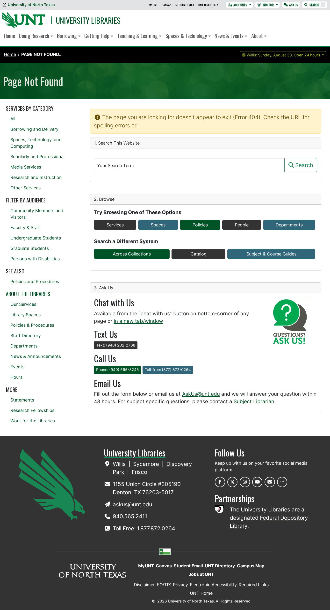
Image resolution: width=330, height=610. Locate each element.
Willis (120, 464)
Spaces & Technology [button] (186, 35)
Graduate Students (29, 248)
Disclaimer (144, 584)
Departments (289, 224)
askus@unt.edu (132, 504)
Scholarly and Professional (37, 156)
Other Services (25, 187)
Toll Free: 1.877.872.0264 (144, 528)
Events (17, 366)
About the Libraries (28, 294)
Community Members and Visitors (36, 214)
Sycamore (146, 464)
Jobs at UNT (201, 574)
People (242, 224)
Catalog (199, 253)
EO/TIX (164, 584)
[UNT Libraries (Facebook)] (220, 482)
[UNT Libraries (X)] (232, 482)
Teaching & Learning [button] (138, 35)
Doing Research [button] (34, 35)
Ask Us (293, 4)
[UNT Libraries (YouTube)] (257, 482)
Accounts (240, 4)
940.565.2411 (130, 516)
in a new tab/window (138, 321)
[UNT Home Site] (52, 483)
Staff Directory (25, 335)
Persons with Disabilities (35, 258)
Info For (268, 4)
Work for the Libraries (32, 420)
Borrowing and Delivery (34, 129)
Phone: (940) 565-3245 (117, 369)
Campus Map (250, 565)
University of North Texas (31, 4)
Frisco (139, 472)
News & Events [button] (230, 35)
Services (115, 224)
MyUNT (153, 4)
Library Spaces (25, 314)
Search (316, 4)
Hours (16, 377)
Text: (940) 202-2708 (115, 345)
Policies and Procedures (34, 281)
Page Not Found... (42, 54)
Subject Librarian (254, 401)
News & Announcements (35, 356)
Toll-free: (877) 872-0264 (168, 369)
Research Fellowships (32, 410)
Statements (22, 399)
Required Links (254, 584)
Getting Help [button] (97, 35)
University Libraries (88, 20)
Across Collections (132, 253)
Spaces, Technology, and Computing (36, 143)
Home (9, 35)
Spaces (158, 224)
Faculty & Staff (25, 227)
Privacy (180, 584)
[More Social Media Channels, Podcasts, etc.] (282, 482)
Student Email (184, 4)
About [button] (257, 35)
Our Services (23, 304)
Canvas (167, 4)
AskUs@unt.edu (201, 394)
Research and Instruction (36, 177)
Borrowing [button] (67, 35)
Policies (200, 224)
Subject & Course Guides (271, 253)
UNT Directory (208, 4)
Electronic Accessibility (213, 584)
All (12, 118)
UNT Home (201, 593)
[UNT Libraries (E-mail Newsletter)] (270, 482)
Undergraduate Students (35, 237)
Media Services (25, 167)
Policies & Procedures (32, 325)
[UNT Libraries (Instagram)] (245, 482)
